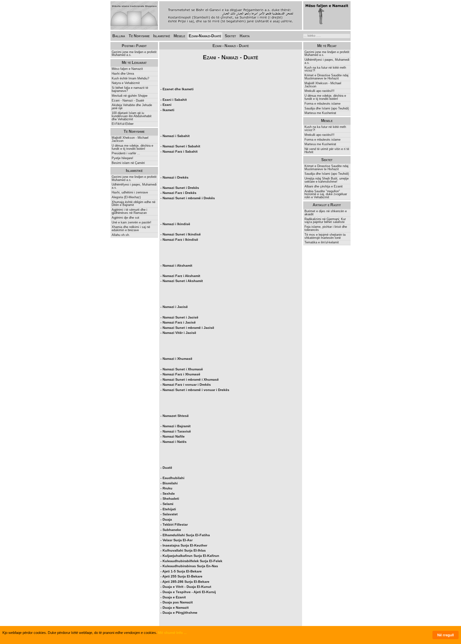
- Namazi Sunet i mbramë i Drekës (187, 198)
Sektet (230, 36)
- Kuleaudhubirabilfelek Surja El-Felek (191, 561)
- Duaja (166, 519)
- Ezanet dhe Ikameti (177, 89)
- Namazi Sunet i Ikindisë (180, 234)
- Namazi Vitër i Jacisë (178, 333)
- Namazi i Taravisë (175, 431)
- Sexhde (167, 493)
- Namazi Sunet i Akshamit (181, 281)
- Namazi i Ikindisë (175, 224)
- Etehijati (168, 509)
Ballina (118, 36)
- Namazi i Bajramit (175, 426)
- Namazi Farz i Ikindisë (179, 239)
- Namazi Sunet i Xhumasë (181, 369)
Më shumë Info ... (172, 633)
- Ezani (165, 105)
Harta (245, 36)
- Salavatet (169, 514)
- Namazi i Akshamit (176, 265)
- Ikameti (167, 110)
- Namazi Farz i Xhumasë (180, 374)
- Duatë (166, 467)
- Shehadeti (169, 498)
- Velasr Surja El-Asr (176, 540)
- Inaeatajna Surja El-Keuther (183, 545)
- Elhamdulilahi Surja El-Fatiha (185, 535)
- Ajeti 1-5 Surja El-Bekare (181, 571)
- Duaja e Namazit (174, 607)
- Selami (166, 504)
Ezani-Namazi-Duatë (205, 36)
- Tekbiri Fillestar (174, 524)
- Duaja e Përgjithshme (178, 612)
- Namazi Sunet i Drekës (179, 188)
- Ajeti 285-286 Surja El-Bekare (184, 582)
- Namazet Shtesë (174, 416)
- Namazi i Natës (173, 442)
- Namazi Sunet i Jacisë (179, 317)
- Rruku (166, 488)
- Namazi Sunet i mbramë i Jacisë (187, 328)
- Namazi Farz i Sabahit (179, 151)
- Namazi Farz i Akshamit (180, 276)
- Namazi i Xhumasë (176, 359)
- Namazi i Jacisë (174, 307)
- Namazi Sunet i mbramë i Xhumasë (189, 379)
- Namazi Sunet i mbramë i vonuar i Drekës (194, 390)
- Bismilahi (169, 483)
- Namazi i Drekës (174, 177)
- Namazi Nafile (172, 436)
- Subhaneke (170, 530)
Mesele (179, 36)
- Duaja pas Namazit (176, 602)
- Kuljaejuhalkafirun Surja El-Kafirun (189, 556)
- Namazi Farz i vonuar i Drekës (185, 384)
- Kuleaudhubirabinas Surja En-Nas (189, 566)
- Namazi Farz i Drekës (178, 193)
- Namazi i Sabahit (175, 136)
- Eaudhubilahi (172, 478)
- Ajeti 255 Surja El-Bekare (181, 576)
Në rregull (445, 635)
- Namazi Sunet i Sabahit (180, 146)
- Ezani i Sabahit (173, 100)
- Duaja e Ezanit (173, 597)
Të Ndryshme (139, 36)
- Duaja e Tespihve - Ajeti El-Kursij (188, 592)
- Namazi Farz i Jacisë (178, 322)
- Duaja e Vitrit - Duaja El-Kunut (185, 587)
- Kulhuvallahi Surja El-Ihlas (183, 550)
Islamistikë (161, 36)
